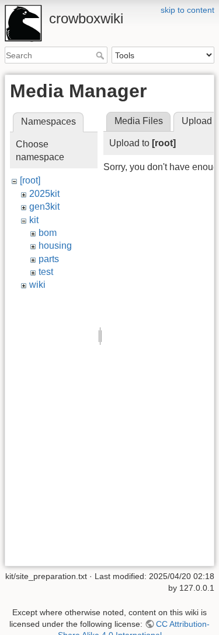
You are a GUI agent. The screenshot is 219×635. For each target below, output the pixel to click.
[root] (30, 180)
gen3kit (44, 206)
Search (101, 55)
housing (55, 246)
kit (34, 220)
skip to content (187, 10)
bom (48, 233)
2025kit (44, 194)
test (46, 272)
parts (49, 259)
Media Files (138, 121)
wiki (37, 285)
